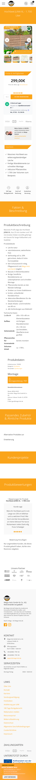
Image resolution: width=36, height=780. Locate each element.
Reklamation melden (11, 712)
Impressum (8, 734)
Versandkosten (24, 84)
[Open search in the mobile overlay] (26, 3)
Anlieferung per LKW (11, 704)
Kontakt (7, 690)
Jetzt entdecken (10, 777)
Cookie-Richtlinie (10, 730)
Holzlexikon (8, 701)
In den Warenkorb (21, 97)
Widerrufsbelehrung (11, 719)
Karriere (7, 693)
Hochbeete (17, 366)
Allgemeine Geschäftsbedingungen (17, 726)
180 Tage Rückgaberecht (13, 708)
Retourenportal (10, 715)
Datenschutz (8, 723)
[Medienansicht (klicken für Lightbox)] (18, 40)
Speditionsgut (18, 368)
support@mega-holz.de (14, 658)
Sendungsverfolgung (11, 697)
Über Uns (7, 686)
